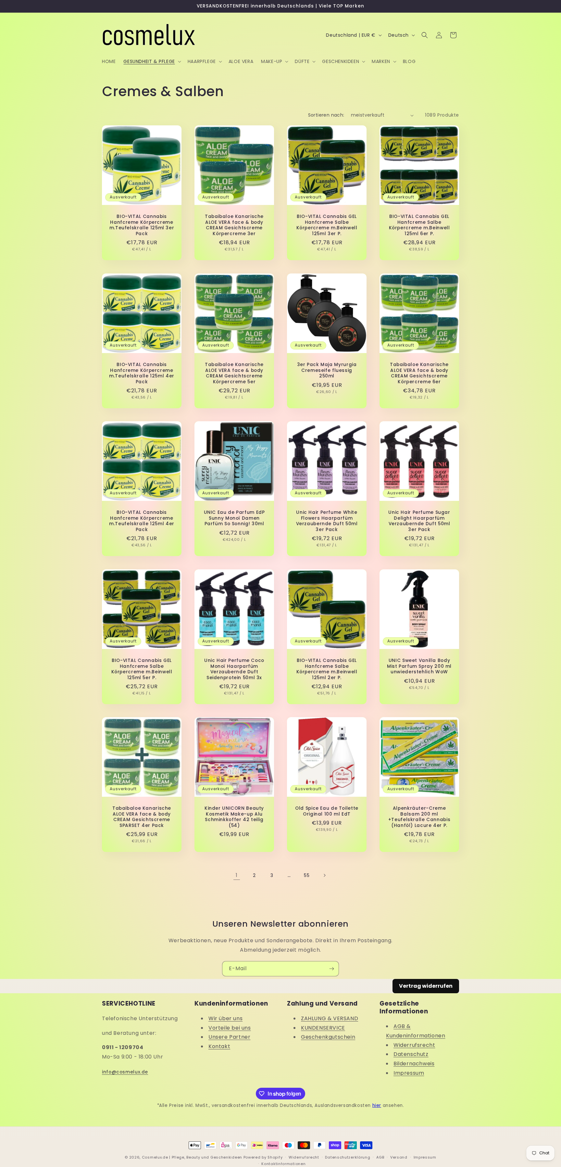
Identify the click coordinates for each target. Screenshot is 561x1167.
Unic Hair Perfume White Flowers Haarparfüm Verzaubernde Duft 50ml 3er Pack (327, 521)
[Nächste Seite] (324, 875)
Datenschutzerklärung (347, 1157)
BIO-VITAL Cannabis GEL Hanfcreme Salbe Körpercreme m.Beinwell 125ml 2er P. (326, 669)
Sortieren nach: (326, 115)
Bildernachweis (413, 1063)
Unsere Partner (229, 1037)
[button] (151, 61)
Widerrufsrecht (414, 1045)
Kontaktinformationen (283, 1163)
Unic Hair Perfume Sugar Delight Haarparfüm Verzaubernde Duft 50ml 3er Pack (419, 521)
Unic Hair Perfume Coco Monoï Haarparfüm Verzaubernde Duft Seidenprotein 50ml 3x (234, 669)
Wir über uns (225, 1018)
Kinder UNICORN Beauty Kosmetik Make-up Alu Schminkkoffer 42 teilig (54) (234, 816)
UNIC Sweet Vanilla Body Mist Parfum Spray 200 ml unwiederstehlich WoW (419, 666)
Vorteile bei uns (229, 1028)
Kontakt (219, 1046)
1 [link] (237, 875)
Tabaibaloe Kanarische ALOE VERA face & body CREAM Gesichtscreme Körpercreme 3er (234, 225)
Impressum (408, 1073)
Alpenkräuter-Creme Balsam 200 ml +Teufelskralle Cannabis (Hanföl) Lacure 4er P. (419, 816)
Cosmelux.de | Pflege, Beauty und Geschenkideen (192, 1157)
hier (376, 1105)
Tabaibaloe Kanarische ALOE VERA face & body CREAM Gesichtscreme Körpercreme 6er (419, 373)
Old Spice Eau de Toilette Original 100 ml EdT (326, 811)
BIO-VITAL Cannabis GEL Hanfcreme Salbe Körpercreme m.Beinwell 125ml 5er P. (141, 669)
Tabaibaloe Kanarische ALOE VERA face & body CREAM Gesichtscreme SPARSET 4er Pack (141, 816)
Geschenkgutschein (328, 1037)
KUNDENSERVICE (323, 1028)
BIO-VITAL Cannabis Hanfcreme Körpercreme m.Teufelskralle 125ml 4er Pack (141, 373)
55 (306, 875)
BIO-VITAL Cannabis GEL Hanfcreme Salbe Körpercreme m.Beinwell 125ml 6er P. (419, 225)
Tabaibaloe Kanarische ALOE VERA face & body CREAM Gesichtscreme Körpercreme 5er (234, 373)
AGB (380, 1157)
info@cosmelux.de (125, 1072)
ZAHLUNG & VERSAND (329, 1018)
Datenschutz (411, 1054)
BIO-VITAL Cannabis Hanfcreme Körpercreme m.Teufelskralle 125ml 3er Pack (141, 225)
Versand (398, 1157)
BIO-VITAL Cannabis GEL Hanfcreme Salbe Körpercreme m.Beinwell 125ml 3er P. (326, 225)
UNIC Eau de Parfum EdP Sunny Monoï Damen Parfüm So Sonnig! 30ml (234, 518)
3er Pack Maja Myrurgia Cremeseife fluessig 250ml (327, 370)
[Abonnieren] (331, 968)
